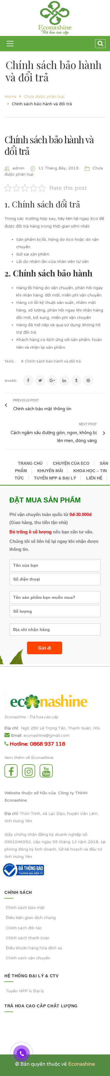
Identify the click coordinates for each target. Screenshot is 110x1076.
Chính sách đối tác (24, 927)
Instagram (30, 770)
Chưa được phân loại (44, 96)
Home (10, 96)
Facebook (12, 770)
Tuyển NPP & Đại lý (25, 990)
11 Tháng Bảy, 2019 (59, 168)
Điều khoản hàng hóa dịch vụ (34, 947)
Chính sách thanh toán (28, 937)
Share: (10, 381)
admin (18, 168)
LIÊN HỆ (94, 478)
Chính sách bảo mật (25, 907)
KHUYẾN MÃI (50, 470)
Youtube (48, 770)
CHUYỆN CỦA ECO (71, 463)
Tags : (9, 361)
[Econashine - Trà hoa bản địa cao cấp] (55, 17)
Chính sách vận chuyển (28, 957)
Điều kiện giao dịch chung (31, 917)
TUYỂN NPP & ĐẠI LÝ (55, 478)
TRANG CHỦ (30, 463)
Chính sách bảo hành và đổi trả (49, 145)
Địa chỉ (11, 728)
